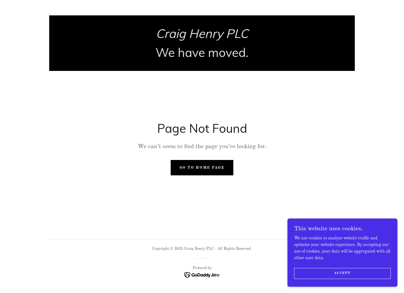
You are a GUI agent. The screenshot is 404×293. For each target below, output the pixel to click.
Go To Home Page (201, 168)
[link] (202, 37)
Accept (342, 273)
